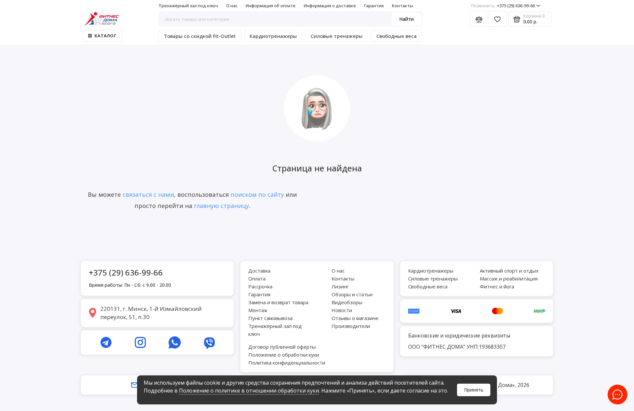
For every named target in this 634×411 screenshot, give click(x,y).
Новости (342, 310)
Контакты (402, 6)
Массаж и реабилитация (509, 278)
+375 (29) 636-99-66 (503, 6)
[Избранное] (497, 19)
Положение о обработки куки (283, 354)
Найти (406, 19)
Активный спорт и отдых (509, 270)
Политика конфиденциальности (286, 362)
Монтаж (257, 310)
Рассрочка (260, 286)
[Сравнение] (479, 19)
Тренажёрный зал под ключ (188, 6)
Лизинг (340, 286)
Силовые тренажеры (337, 36)
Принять (473, 390)
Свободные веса (396, 36)
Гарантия (374, 6)
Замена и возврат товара (278, 302)
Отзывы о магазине (355, 318)
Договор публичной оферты (282, 346)
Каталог (105, 36)
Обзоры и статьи (352, 294)
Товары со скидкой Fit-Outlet (200, 36)
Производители (351, 326)
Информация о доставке (330, 6)
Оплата (256, 278)
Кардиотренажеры (273, 36)
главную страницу (221, 206)
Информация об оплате (271, 6)
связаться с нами (148, 194)
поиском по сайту (257, 194)
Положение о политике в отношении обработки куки (249, 390)
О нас (231, 6)
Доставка (259, 270)
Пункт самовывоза (270, 318)
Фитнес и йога (497, 286)
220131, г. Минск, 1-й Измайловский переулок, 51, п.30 (151, 313)
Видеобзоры (347, 302)
